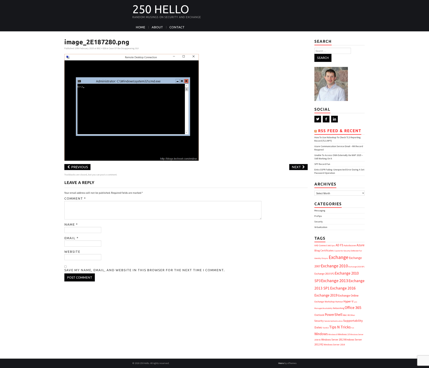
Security (318, 221)
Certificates (327, 250)
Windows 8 (332, 334)
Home (140, 27)
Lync (355, 302)
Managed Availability (323, 308)
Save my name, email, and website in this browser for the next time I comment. (144, 270)
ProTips (318, 216)
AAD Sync (331, 245)
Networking (338, 308)
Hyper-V (348, 301)
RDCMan (351, 315)
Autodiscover (350, 245)
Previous (79, 167)
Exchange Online (348, 295)
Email (71, 238)
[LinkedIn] (334, 119)
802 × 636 (101, 48)
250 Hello (160, 9)
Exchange (338, 257)
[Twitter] (317, 119)
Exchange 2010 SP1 (356, 266)
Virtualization (320, 227)
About (157, 27)
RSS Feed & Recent (339, 131)
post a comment (108, 174)
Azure (360, 245)
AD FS (339, 245)
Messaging (319, 210)
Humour (339, 301)
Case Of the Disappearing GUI (124, 48)
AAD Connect (320, 245)
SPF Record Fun (322, 164)
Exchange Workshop (324, 301)
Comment (75, 198)
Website (72, 251)
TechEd (325, 328)
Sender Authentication (333, 321)
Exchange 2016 (343, 288)
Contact (177, 27)
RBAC (345, 315)
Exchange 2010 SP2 (324, 273)
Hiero (281, 363)
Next (297, 167)
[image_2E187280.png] (131, 107)
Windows (321, 334)
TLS (352, 328)
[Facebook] (326, 119)
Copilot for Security (342, 251)
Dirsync (325, 258)
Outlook (319, 315)
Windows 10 (344, 334)
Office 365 (353, 307)
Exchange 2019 (326, 295)
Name (71, 224)
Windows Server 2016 (334, 344)
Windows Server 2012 (332, 339)
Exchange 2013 (334, 280)
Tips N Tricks (340, 327)
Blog (317, 250)
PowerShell (333, 314)
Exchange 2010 (334, 266)
